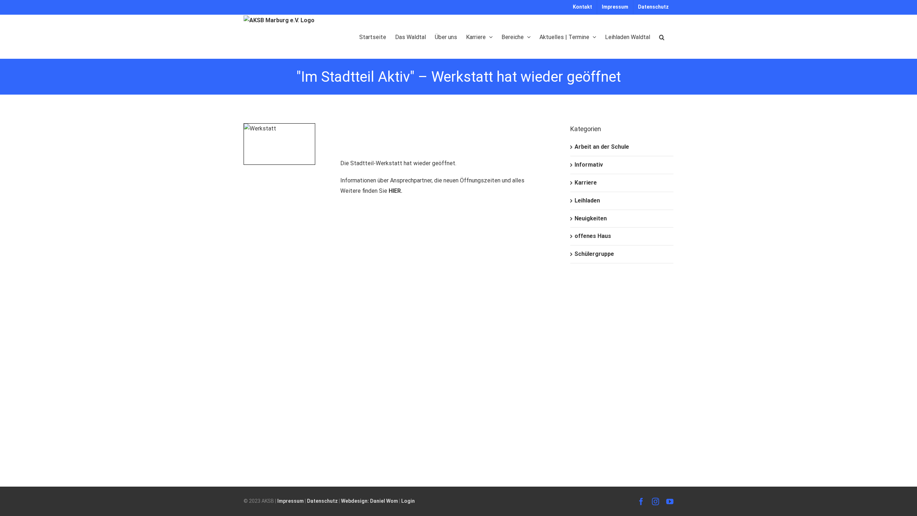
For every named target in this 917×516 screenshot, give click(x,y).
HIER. (395, 190)
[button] (661, 36)
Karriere (586, 182)
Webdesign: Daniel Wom (369, 501)
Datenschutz (322, 501)
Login (408, 501)
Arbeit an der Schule (602, 146)
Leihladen (587, 200)
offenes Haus (593, 236)
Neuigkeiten (591, 218)
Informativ (589, 164)
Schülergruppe (594, 253)
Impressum (290, 501)
